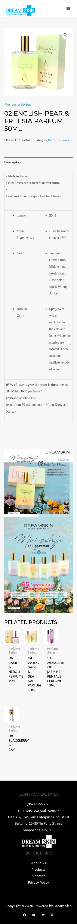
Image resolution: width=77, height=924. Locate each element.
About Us (38, 863)
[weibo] (43, 914)
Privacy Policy (38, 882)
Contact (38, 876)
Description (13, 162)
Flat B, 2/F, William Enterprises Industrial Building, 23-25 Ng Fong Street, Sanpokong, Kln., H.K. (38, 823)
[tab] (38, 162)
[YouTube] (33, 914)
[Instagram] (52, 914)
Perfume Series (17, 104)
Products (38, 869)
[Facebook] (24, 914)
